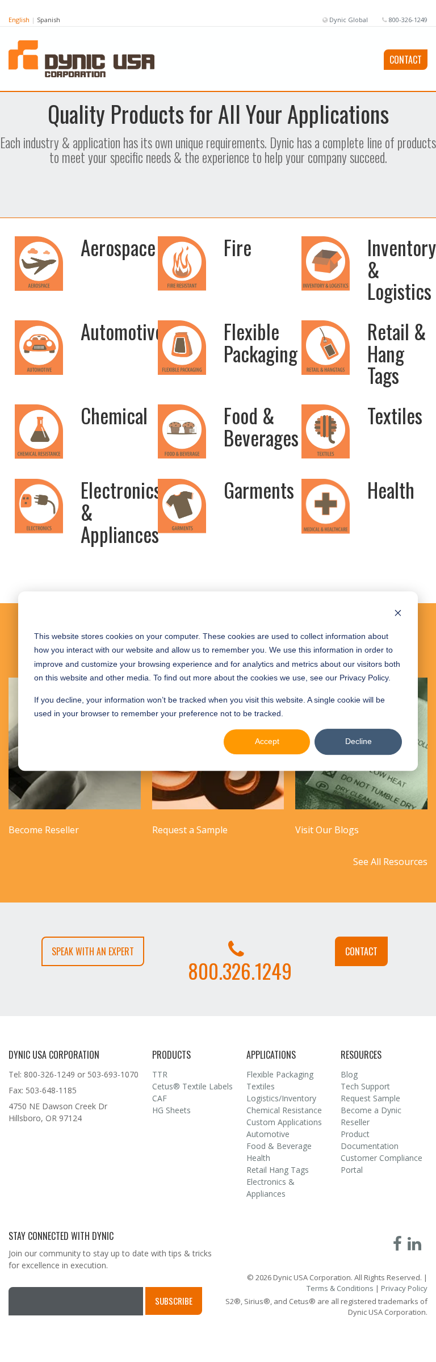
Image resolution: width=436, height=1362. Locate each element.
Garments (259, 489)
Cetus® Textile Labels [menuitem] (192, 1086)
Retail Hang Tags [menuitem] (277, 1169)
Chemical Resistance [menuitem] (284, 1110)
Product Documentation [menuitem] (370, 1140)
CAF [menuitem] (159, 1098)
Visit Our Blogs (327, 830)
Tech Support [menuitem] (365, 1086)
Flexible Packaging (260, 342)
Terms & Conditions (340, 1288)
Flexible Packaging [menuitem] (279, 1074)
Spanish (48, 19)
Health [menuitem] (258, 1157)
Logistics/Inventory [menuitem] (281, 1098)
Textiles (394, 415)
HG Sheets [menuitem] (171, 1110)
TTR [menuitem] (159, 1074)
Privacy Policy (404, 1288)
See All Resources (390, 861)
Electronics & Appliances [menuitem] (270, 1187)
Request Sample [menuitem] (370, 1098)
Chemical (114, 415)
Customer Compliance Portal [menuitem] (381, 1163)
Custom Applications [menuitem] (284, 1122)
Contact (405, 59)
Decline (358, 741)
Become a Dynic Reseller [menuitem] (371, 1116)
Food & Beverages (261, 426)
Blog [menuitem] (349, 1074)
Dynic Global (348, 19)
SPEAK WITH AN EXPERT (93, 951)
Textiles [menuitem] (260, 1086)
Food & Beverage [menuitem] (279, 1145)
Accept (267, 741)
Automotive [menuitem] (268, 1134)
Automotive (122, 331)
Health (390, 489)
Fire (237, 247)
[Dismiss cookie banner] (398, 614)
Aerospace (118, 247)
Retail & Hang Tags (396, 353)
